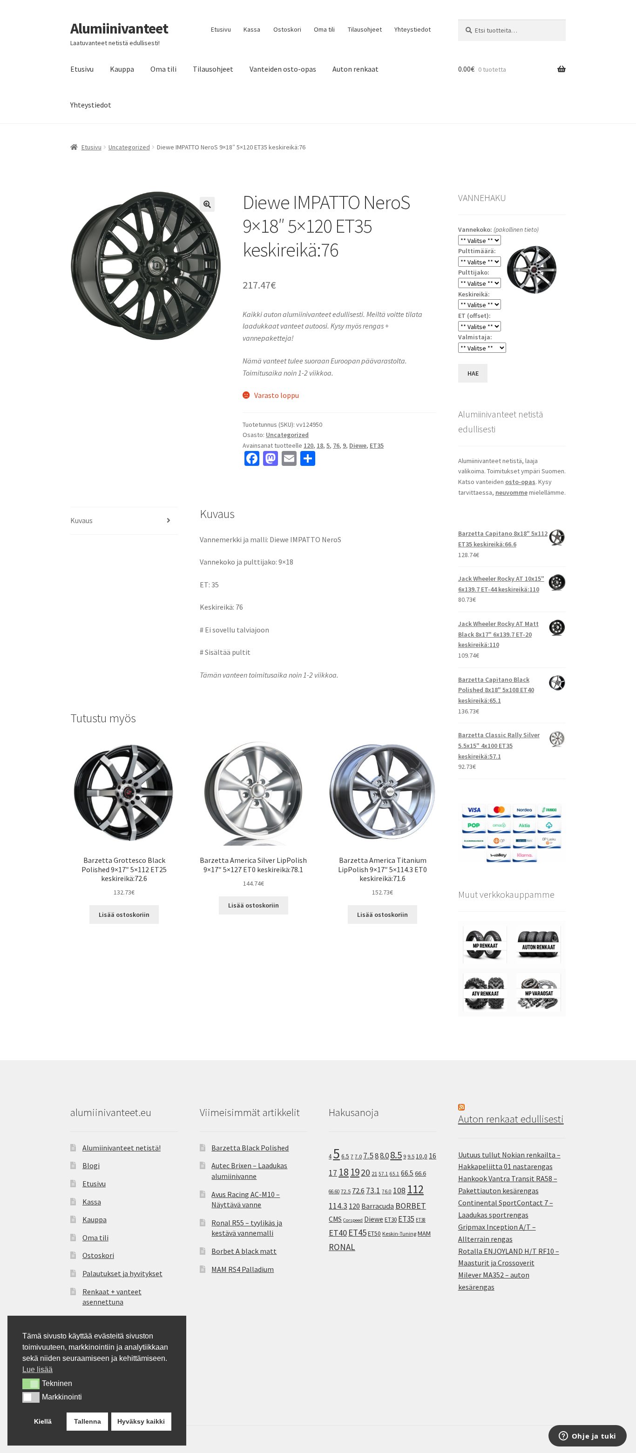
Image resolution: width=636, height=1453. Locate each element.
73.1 (373, 1190)
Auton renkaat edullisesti (511, 1118)
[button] (207, 204)
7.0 (358, 1156)
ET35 (377, 445)
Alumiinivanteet (119, 28)
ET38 (421, 1220)
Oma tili (324, 29)
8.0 (384, 1155)
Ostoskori (287, 29)
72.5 (346, 1191)
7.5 (368, 1155)
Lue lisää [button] (37, 1369)
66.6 (420, 1173)
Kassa (252, 29)
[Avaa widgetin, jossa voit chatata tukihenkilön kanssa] (587, 1436)
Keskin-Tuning (399, 1233)
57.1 (383, 1173)
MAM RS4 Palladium (242, 1269)
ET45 (357, 1232)
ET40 (338, 1232)
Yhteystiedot (412, 29)
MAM (424, 1233)
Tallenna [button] (87, 1421)
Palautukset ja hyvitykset (122, 1273)
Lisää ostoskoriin (124, 914)
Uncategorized (129, 147)
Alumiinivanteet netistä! (121, 1147)
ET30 (391, 1220)
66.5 (407, 1173)
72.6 (358, 1190)
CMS (335, 1219)
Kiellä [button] (43, 1421)
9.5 (410, 1156)
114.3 (338, 1206)
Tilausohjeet (365, 29)
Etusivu (221, 29)
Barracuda (377, 1206)
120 (308, 445)
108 (399, 1190)
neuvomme (511, 492)
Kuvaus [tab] (81, 520)
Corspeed (353, 1220)
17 (333, 1172)
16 (432, 1155)
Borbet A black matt (244, 1251)
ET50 (374, 1234)
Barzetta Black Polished (250, 1147)
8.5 (396, 1155)
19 (354, 1172)
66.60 (334, 1191)
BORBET (410, 1206)
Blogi (91, 1165)
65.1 (394, 1173)
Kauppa (122, 69)
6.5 (345, 1156)
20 (365, 1172)
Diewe (357, 445)
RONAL (342, 1246)
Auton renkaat (355, 69)
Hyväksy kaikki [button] (141, 1421)
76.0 (387, 1191)
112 (415, 1189)
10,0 (421, 1156)
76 (336, 445)
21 (374, 1173)
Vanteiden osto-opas (283, 69)
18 (320, 445)
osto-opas (520, 482)
